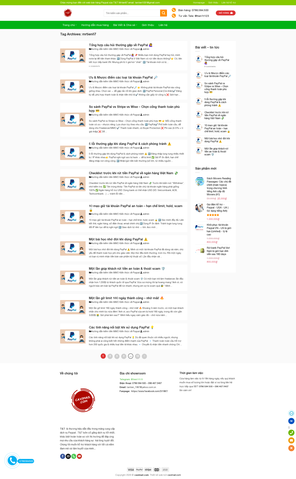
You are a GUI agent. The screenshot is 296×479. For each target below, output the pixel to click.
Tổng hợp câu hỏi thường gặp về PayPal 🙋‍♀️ (216, 60)
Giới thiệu (213, 2)
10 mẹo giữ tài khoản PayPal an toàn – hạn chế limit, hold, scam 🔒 (217, 128)
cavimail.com (141, 475)
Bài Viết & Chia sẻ (124, 25)
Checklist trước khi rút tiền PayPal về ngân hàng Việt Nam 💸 (216, 115)
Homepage (199, 2)
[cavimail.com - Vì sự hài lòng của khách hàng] (79, 13)
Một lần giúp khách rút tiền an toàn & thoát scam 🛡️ (216, 151)
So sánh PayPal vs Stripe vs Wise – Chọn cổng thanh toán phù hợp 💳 (216, 88)
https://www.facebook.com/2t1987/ (149, 391)
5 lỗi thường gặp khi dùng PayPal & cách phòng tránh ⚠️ (215, 102)
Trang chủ (68, 25)
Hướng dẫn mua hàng (95, 25)
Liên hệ (163, 25)
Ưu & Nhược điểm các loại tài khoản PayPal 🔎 (217, 74)
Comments (210, 66)
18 (137, 356)
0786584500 (26, 461)
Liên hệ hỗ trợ (229, 2)
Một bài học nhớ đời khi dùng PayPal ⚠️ (217, 140)
